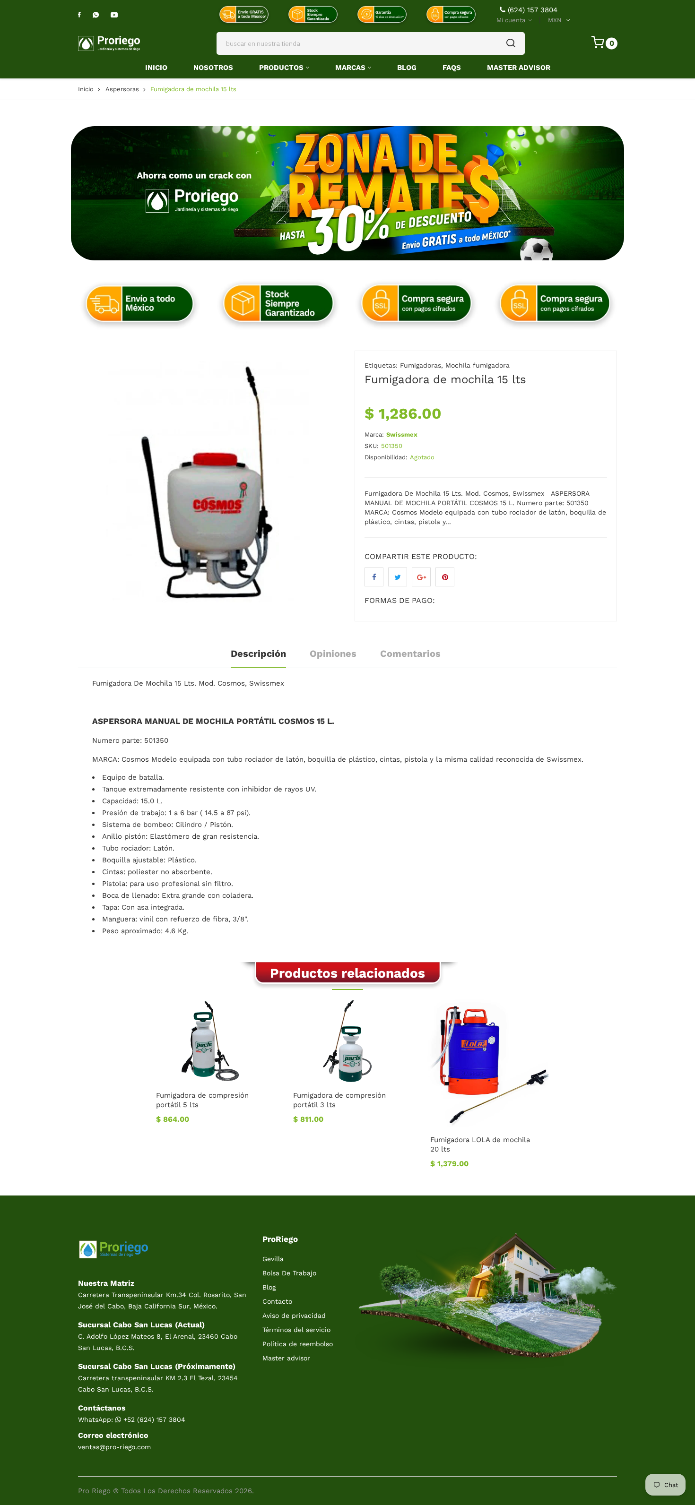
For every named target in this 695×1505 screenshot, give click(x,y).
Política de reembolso (297, 1344)
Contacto (277, 1301)
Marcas (350, 67)
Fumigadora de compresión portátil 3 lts (339, 1100)
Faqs (452, 67)
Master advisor (286, 1358)
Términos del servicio (296, 1329)
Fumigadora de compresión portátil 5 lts (202, 1100)
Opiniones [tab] (333, 653)
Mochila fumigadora (477, 365)
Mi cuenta (511, 20)
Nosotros (213, 67)
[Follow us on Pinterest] (444, 577)
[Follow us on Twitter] (397, 577)
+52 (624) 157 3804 (153, 1419)
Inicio (156, 67)
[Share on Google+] (421, 577)
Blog (407, 67)
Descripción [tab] (258, 653)
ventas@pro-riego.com (114, 1447)
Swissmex (401, 434)
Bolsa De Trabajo (289, 1273)
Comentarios (410, 653)
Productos (281, 67)
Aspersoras (122, 89)
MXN (555, 20)
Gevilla (273, 1259)
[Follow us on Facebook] (374, 577)
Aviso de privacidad (294, 1315)
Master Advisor (518, 67)
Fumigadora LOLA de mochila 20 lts (480, 1144)
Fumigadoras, (421, 365)
